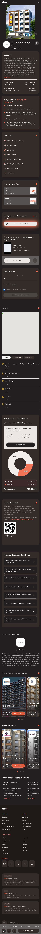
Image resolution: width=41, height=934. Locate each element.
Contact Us (5, 820)
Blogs (24, 820)
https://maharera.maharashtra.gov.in (21, 519)
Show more (6, 798)
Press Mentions (27, 823)
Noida (24, 847)
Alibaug (25, 844)
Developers (25, 817)
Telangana (5, 853)
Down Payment (26, 435)
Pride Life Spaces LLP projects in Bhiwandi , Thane (12, 790)
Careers (4, 823)
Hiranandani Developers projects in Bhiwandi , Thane (12, 794)
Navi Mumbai (6, 841)
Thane (4, 844)
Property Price (10, 435)
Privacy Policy (6, 829)
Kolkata (4, 838)
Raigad (25, 850)
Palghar (4, 850)
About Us (4, 817)
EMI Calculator (26, 826)
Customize (20, 445)
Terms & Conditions (8, 826)
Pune (24, 841)
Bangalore (5, 847)
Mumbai (25, 838)
